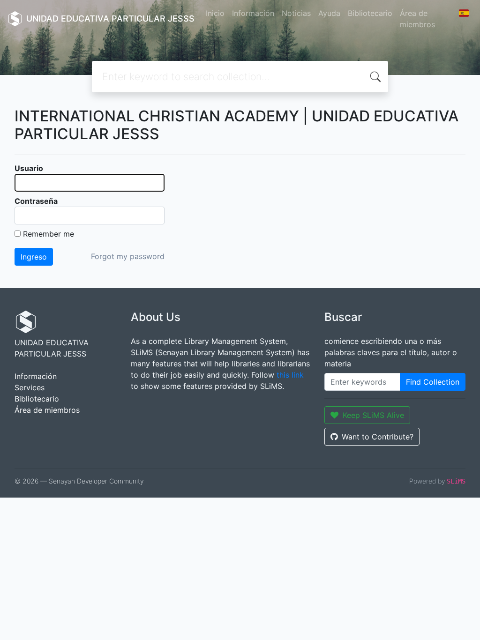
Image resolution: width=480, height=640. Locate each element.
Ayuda (329, 13)
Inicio (215, 13)
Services (30, 387)
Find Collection (432, 382)
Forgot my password (128, 256)
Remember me (48, 233)
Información (253, 13)
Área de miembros (417, 18)
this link (290, 375)
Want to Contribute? (377, 436)
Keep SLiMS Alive (373, 415)
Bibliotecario (370, 13)
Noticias (296, 13)
